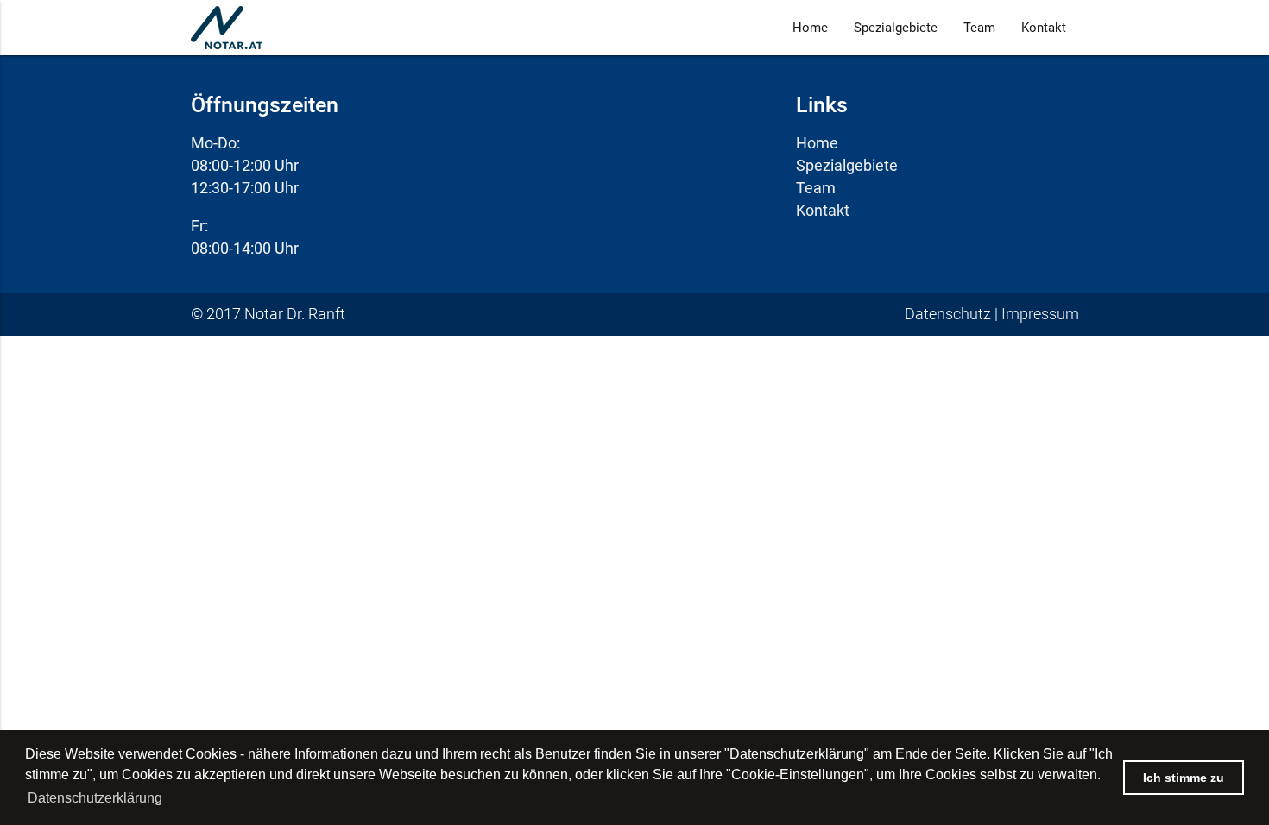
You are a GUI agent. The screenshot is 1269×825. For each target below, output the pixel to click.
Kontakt (1043, 27)
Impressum (1040, 314)
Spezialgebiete (896, 27)
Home (810, 27)
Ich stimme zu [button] (1183, 777)
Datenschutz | (953, 314)
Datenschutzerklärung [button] (95, 797)
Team (979, 27)
